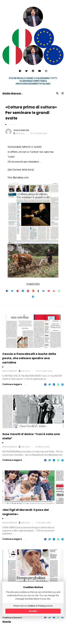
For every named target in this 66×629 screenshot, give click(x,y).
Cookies (31, 606)
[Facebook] (20, 71)
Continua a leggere (12, 384)
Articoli (20, 133)
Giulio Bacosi (11, 93)
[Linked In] (33, 71)
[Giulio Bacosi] (22, 38)
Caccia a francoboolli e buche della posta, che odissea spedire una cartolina (29, 358)
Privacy (41, 606)
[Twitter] (26, 71)
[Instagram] (46, 71)
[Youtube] (39, 71)
